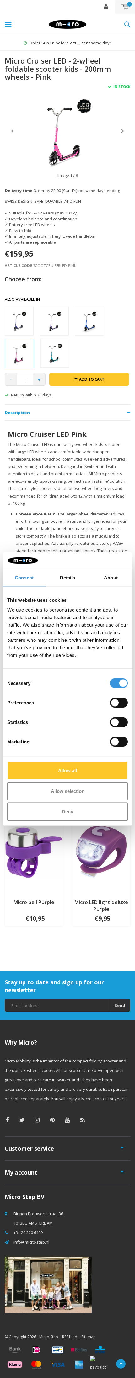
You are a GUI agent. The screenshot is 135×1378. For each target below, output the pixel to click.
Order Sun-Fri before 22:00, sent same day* (70, 43)
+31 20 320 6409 (28, 1232)
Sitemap (88, 1337)
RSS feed (69, 1337)
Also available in (22, 299)
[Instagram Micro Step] (37, 1120)
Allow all (67, 770)
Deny (67, 811)
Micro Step (48, 1337)
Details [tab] (67, 577)
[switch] (119, 703)
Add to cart (91, 379)
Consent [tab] (24, 577)
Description (17, 412)
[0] (125, 7)
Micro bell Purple (34, 902)
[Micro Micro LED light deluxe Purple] (101, 852)
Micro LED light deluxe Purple (101, 906)
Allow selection (67, 791)
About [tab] (111, 577)
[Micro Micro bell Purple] (34, 852)
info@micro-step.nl (31, 1242)
